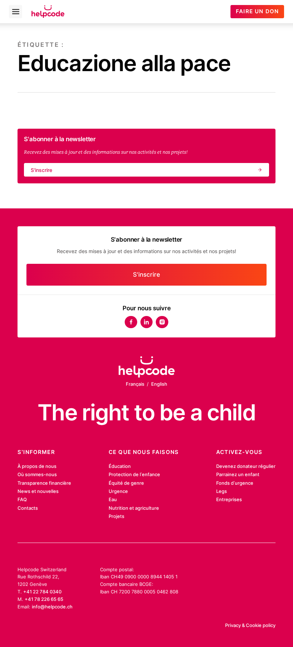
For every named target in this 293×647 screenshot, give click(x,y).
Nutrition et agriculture (134, 508)
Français (135, 384)
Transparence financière (44, 483)
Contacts (28, 508)
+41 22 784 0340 (42, 591)
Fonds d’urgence (234, 483)
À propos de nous (37, 466)
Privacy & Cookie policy (250, 625)
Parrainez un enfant (237, 474)
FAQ (22, 499)
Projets (116, 516)
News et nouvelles (38, 491)
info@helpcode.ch (52, 606)
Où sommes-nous (37, 474)
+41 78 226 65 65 (44, 599)
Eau (113, 499)
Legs (221, 491)
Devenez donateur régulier (245, 466)
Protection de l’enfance (134, 474)
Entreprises (229, 499)
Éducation (120, 466)
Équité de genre (126, 483)
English (159, 384)
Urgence (118, 491)
